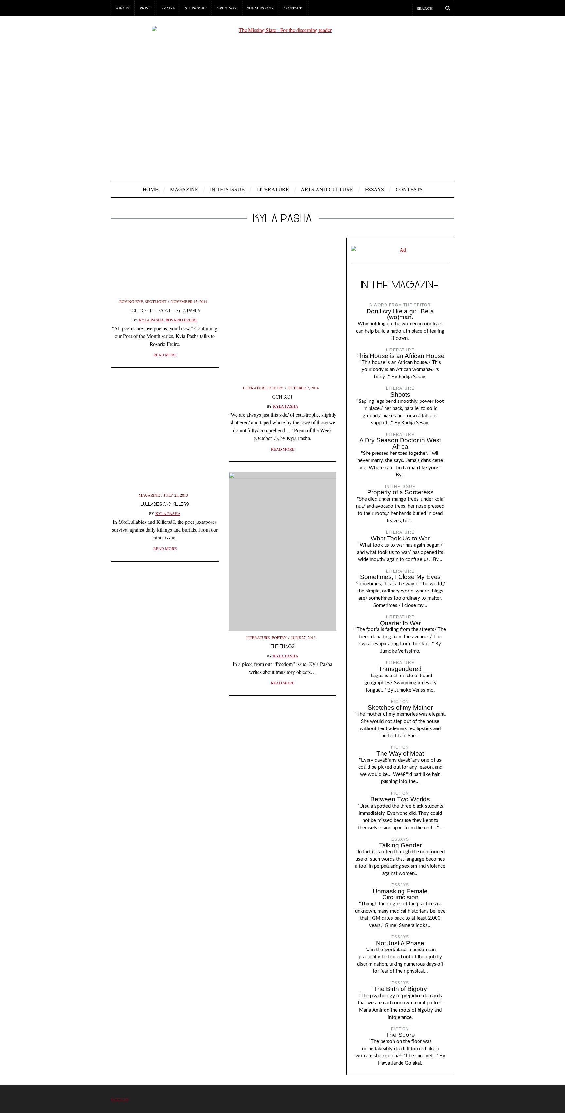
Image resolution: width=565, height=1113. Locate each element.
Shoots (400, 394)
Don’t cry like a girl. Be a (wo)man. (400, 314)
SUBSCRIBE (196, 7)
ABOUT (122, 7)
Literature (272, 189)
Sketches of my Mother (400, 707)
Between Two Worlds (400, 799)
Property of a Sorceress (400, 492)
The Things (283, 646)
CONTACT (293, 7)
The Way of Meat (400, 753)
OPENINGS (227, 7)
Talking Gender (400, 845)
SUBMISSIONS (260, 7)
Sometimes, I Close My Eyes (400, 577)
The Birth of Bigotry (400, 988)
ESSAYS (374, 189)
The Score (400, 1034)
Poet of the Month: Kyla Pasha (164, 310)
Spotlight (155, 301)
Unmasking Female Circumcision (400, 894)
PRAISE (168, 7)
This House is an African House (400, 355)
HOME (150, 189)
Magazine (184, 189)
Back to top (120, 1099)
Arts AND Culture (327, 189)
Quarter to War (400, 623)
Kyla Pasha (151, 319)
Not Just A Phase (400, 943)
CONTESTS (409, 189)
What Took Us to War (400, 538)
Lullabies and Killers (165, 504)
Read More (165, 355)
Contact (282, 397)
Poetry (275, 387)
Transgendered (400, 668)
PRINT (145, 7)
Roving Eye (131, 301)
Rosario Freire (181, 319)
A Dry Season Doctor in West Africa (400, 443)
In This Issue (227, 189)
